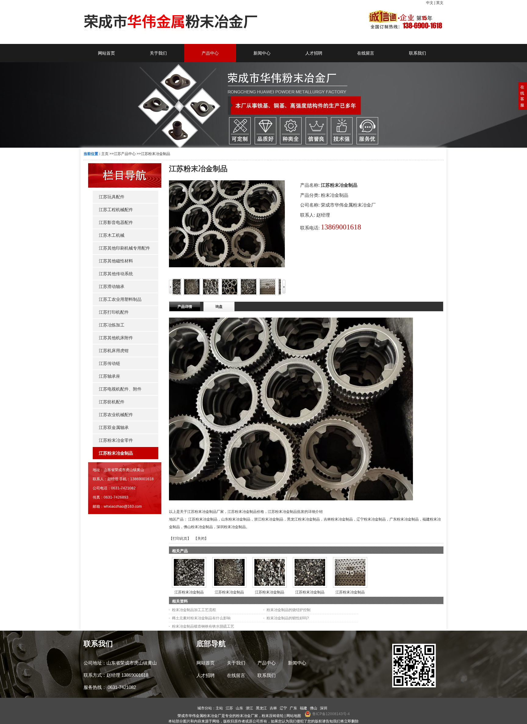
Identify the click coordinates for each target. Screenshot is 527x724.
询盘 (219, 306)
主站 (219, 708)
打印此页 (180, 538)
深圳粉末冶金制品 (231, 527)
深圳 (323, 708)
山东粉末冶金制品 (235, 519)
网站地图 (293, 716)
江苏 (229, 708)
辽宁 (283, 708)
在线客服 (522, 96)
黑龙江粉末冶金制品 (303, 519)
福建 (303, 708)
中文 (429, 3)
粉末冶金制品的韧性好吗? (288, 618)
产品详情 (184, 306)
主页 (105, 154)
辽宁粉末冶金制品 (371, 519)
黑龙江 (261, 708)
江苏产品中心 (125, 154)
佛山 (313, 708)
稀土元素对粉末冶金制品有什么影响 (201, 618)
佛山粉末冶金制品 (198, 527)
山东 (239, 708)
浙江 (249, 708)
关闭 (201, 538)
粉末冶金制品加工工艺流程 (194, 610)
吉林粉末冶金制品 (338, 519)
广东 (293, 708)
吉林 (273, 708)
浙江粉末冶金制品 (268, 519)
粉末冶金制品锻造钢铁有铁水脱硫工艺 (203, 626)
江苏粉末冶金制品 (155, 154)
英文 (439, 3)
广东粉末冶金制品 (404, 519)
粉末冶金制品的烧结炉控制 (288, 610)
